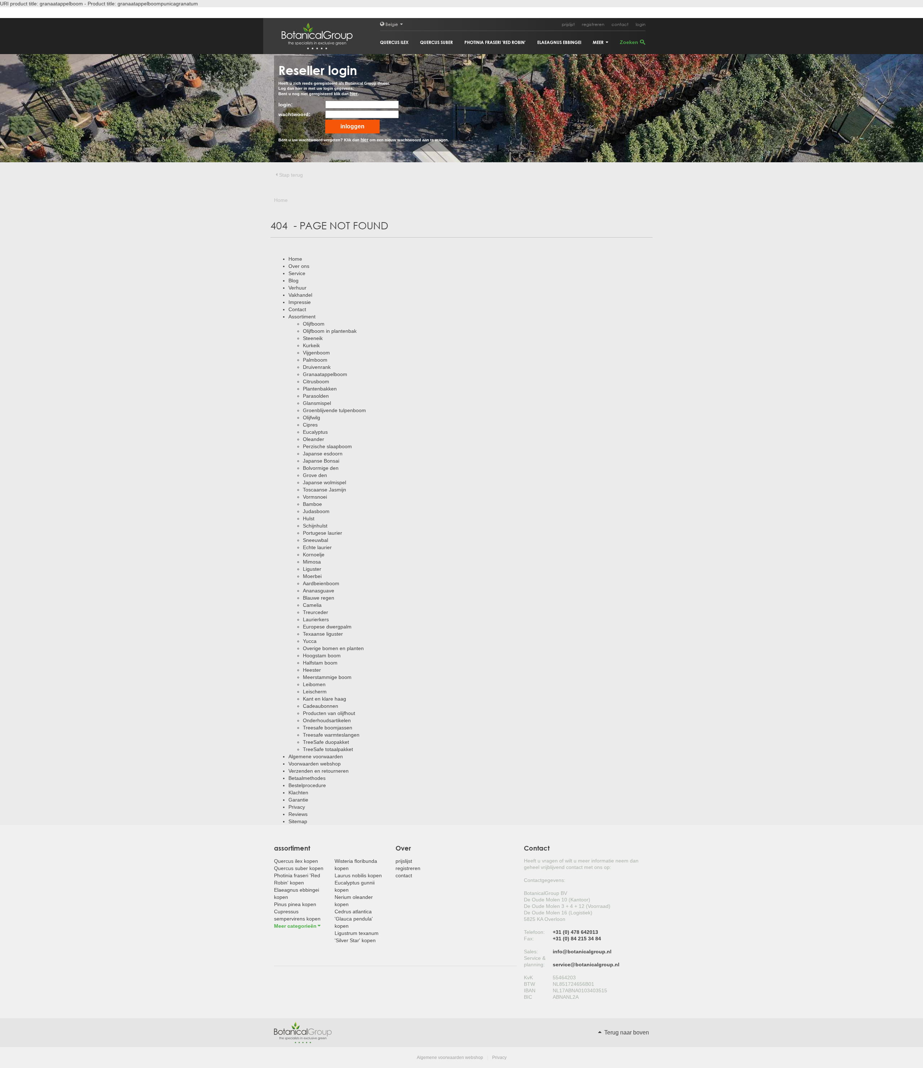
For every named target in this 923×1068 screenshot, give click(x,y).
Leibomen (314, 684)
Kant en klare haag (324, 699)
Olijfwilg (311, 417)
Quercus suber (436, 42)
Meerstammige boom (327, 677)
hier (354, 93)
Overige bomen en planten (333, 648)
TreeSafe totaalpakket (328, 749)
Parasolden (316, 396)
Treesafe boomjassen (327, 728)
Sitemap (297, 821)
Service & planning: (535, 961)
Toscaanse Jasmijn (324, 490)
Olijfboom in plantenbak (330, 331)
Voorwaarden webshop (314, 764)
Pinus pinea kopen (295, 904)
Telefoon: (534, 932)
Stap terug (291, 175)
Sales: (531, 951)
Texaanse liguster (323, 634)
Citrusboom (316, 381)
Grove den (315, 475)
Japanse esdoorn (323, 453)
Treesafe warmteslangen (331, 735)
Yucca (310, 641)
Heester (312, 670)
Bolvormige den (321, 468)
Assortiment (301, 316)
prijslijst (568, 24)
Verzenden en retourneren (318, 771)
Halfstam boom (320, 663)
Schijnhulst (315, 526)
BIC (528, 997)
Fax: (529, 938)
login (640, 24)
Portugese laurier (322, 533)
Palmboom (315, 360)
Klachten (298, 792)
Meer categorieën (295, 926)
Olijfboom (313, 324)
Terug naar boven (626, 1032)
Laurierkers (316, 619)
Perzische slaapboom (327, 446)
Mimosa (312, 562)
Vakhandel (300, 295)
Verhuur (297, 288)
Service (296, 273)
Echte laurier (317, 547)
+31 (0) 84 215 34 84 (577, 938)
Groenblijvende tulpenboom (334, 410)
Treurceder (315, 612)
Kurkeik (311, 345)
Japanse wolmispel (324, 482)
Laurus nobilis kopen (358, 875)
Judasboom (316, 511)
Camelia (312, 605)
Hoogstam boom (322, 655)
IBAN (529, 990)
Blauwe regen (318, 598)
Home (295, 259)
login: (285, 104)
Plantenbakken (320, 389)
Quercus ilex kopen (296, 861)
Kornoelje (313, 554)
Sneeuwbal (315, 540)
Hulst (308, 518)
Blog (293, 280)
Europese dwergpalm (327, 627)
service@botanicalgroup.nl (586, 964)
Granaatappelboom (325, 374)
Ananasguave (318, 590)
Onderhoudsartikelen (327, 720)
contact (619, 24)
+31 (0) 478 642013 (575, 932)
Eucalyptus (315, 432)
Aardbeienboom (321, 583)
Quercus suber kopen (298, 868)
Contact (297, 309)
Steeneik (313, 338)
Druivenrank (317, 367)
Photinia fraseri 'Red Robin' (495, 42)
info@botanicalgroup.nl (582, 951)
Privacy (296, 807)
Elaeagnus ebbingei (559, 42)
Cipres (310, 425)
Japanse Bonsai (321, 461)
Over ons (298, 266)
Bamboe (312, 504)
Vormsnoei (315, 497)
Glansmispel (317, 403)
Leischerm (315, 691)
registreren (593, 24)
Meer (599, 42)
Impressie (299, 302)
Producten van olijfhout (329, 713)
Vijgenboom (316, 353)
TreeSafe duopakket (326, 742)
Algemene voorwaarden (315, 756)
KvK (528, 977)
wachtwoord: (294, 114)
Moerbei (312, 576)
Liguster (312, 569)
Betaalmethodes (307, 778)
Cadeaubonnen (320, 706)
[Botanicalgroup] (303, 1032)
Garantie (298, 800)
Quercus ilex (394, 42)
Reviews (298, 814)
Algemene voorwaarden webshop (450, 1057)
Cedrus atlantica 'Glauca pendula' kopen (354, 919)
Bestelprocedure (307, 785)
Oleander (313, 439)
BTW (529, 984)
